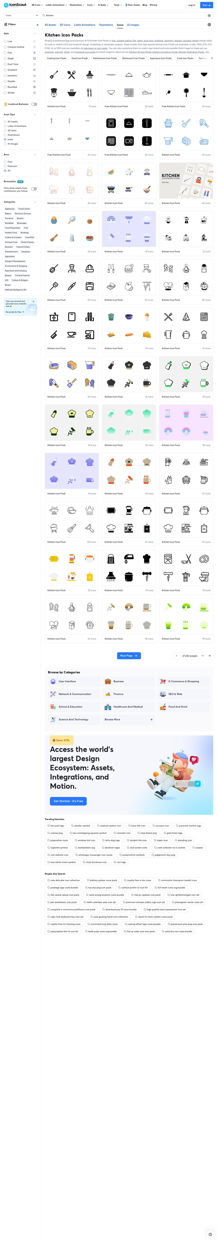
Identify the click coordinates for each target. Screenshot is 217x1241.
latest (67, 52)
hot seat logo (57, 825)
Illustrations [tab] (106, 25)
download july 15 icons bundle (121, 909)
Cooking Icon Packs (56, 58)
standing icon (185, 840)
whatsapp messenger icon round (95, 854)
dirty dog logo (112, 840)
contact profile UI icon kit (134, 887)
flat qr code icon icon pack (141, 931)
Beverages (21, 223)
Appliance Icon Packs (161, 58)
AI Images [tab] (133, 25)
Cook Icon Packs (185, 58)
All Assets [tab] (50, 25)
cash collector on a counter (171, 847)
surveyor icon (162, 825)
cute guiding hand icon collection (111, 916)
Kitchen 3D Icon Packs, (140, 52)
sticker (195, 40)
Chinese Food (11, 242)
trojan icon (162, 840)
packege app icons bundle (64, 887)
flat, (135, 40)
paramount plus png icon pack (187, 924)
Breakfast (9, 223)
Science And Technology (73, 719)
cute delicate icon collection (65, 880)
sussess (199, 847)
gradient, (159, 40)
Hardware (25, 251)
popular (59, 52)
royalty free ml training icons (65, 924)
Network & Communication (75, 694)
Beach (8, 285)
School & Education (70, 707)
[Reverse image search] (209, 15)
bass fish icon (138, 825)
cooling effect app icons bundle (144, 924)
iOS (6, 280)
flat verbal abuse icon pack (65, 894)
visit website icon (59, 854)
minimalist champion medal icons (179, 880)
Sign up (207, 5)
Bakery (8, 213)
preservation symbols (133, 854)
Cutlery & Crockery (13, 237)
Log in (192, 5)
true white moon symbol (63, 862)
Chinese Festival (22, 275)
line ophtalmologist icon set (185, 894)
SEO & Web (175, 694)
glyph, (140, 40)
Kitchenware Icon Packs (105, 58)
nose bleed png (149, 833)
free (67, 40)
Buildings (25, 232)
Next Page (126, 655)
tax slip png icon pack (99, 887)
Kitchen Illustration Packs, (192, 52)
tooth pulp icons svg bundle (102, 931)
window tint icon (86, 840)
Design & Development (15, 261)
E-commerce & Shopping (16, 266)
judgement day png (165, 854)
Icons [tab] (120, 24)
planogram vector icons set (189, 902)
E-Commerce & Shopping (184, 681)
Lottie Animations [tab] (84, 25)
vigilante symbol (59, 847)
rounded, (187, 40)
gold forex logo (174, 833)
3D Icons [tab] (65, 25)
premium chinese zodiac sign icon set (145, 902)
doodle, (179, 40)
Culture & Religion (20, 280)
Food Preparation (12, 228)
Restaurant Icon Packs (133, 58)
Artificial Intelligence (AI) (15, 290)
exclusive (49, 52)
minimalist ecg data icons (104, 924)
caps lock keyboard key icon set (67, 916)
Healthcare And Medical (128, 707)
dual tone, (149, 40)
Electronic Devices (23, 213)
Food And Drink (178, 707)
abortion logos (112, 847)
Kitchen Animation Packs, (165, 52)
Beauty (8, 275)
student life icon (138, 840)
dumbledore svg (86, 847)
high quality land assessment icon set (166, 909)
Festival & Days (23, 247)
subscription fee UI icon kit (64, 931)
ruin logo (121, 862)
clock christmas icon (96, 862)
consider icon (123, 833)
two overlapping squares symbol (90, 833)
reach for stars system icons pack (155, 916)
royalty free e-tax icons (139, 880)
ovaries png (57, 833)
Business (9, 247)
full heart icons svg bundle (171, 887)
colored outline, (125, 40)
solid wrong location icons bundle (106, 894)
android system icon (110, 825)
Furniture (9, 218)
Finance (118, 694)
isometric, (169, 40)
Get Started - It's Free (68, 801)
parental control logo (190, 825)
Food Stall (29, 237)
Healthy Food (11, 232)
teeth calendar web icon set (101, 902)
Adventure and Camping (16, 270)
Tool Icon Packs (206, 58)
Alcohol (20, 218)
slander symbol (82, 825)
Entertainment (11, 251)
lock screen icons (138, 847)
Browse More (112, 719)
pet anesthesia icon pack (64, 902)
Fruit (26, 228)
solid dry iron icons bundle (178, 931)
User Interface (67, 681)
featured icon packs (85, 52)
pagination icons (59, 840)
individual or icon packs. (95, 48)
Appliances (10, 209)
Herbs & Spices (27, 242)
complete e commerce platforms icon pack (73, 909)
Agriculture (10, 256)
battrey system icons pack (103, 880)
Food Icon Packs (80, 58)
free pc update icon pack (147, 894)
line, (114, 40)
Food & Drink (24, 209)
